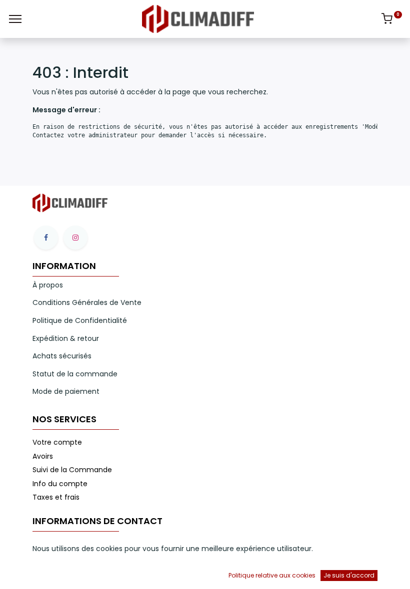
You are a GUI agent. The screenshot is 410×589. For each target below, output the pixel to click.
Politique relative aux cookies (272, 575)
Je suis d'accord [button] (349, 575)
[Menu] (15, 18)
